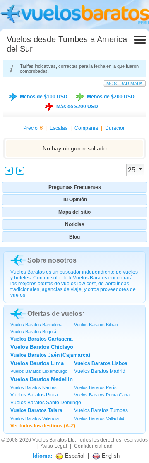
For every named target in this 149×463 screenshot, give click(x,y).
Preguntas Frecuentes (74, 187)
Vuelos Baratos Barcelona (36, 324)
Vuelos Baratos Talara (36, 410)
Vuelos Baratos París (95, 387)
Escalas (58, 128)
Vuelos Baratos (49, 440)
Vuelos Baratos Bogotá (33, 331)
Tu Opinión (74, 200)
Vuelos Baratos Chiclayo (41, 347)
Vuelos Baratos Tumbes (101, 410)
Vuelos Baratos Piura (34, 395)
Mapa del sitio (74, 212)
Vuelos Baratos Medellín (41, 379)
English (110, 456)
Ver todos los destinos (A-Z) (42, 426)
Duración (115, 128)
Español (73, 456)
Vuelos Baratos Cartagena (41, 339)
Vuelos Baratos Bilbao (96, 324)
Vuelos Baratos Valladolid (99, 418)
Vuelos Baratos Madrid (99, 371)
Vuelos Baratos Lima (37, 363)
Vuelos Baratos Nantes (33, 387)
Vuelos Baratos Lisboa (100, 363)
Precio (30, 128)
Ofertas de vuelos (54, 313)
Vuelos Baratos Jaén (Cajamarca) (50, 355)
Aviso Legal (54, 446)
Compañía (86, 128)
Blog (74, 237)
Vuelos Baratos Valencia (34, 418)
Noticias (74, 224)
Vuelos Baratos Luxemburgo (38, 371)
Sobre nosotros (52, 260)
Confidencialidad (93, 446)
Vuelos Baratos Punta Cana (102, 394)
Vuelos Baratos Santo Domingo (45, 403)
